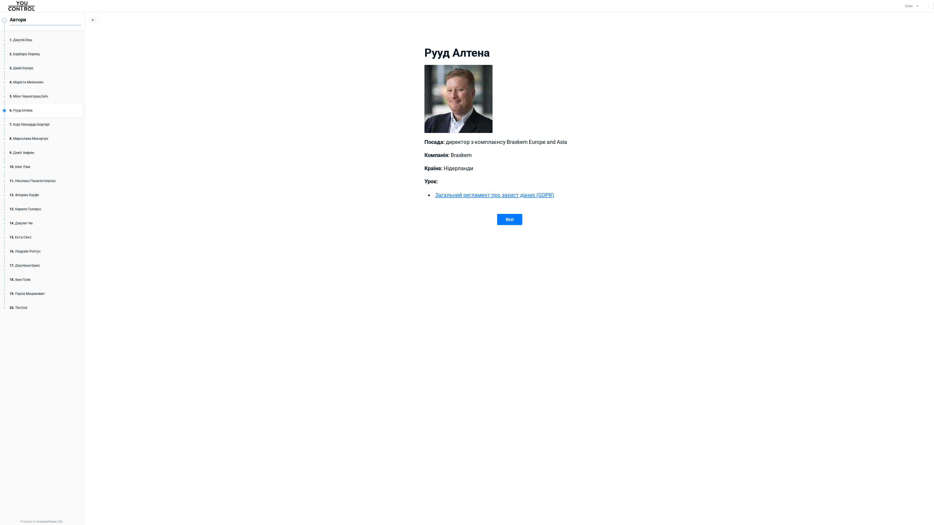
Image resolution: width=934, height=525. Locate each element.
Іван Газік (20, 279)
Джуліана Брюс (24, 265)
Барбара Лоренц (24, 54)
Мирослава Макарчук (28, 138)
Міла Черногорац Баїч (28, 96)
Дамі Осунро (21, 68)
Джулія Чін (21, 223)
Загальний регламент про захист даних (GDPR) (494, 195)
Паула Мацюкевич (27, 294)
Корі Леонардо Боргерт (29, 124)
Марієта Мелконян (26, 82)
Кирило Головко (25, 209)
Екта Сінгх (20, 237)
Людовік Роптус (25, 251)
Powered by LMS (41, 521)
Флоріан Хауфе (24, 195)
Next (510, 219)
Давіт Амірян (21, 153)
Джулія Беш (20, 40)
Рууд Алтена (21, 110)
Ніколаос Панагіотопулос (32, 181)
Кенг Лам (19, 167)
